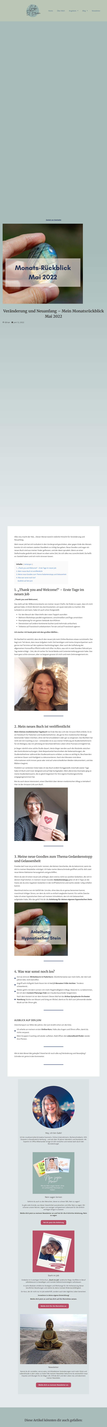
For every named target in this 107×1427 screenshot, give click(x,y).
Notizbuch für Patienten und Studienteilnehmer (36, 735)
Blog (84, 11)
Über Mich (61, 11)
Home (50, 11)
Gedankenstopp (61, 880)
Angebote (72, 11)
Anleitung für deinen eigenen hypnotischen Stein (70, 899)
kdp (50, 771)
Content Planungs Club (37, 993)
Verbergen (28, 564)
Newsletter (96, 11)
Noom (41, 983)
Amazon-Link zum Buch (33, 784)
